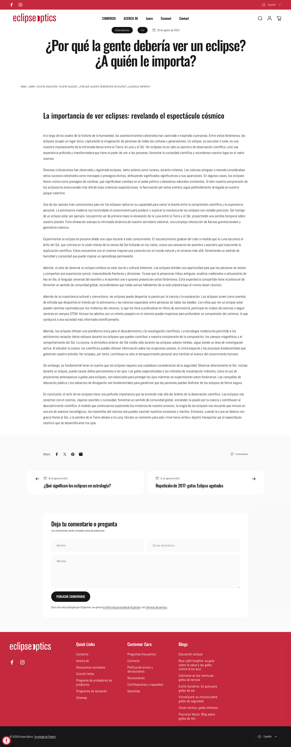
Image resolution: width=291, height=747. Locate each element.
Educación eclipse (191, 654)
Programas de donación (91, 691)
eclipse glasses (122, 30)
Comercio (82, 654)
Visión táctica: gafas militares (198, 708)
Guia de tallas (85, 674)
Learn (32, 86)
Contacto (133, 661)
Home (24, 86)
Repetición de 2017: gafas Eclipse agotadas (189, 485)
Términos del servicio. (156, 607)
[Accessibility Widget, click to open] (6, 740)
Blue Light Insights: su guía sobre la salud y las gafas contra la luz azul (196, 665)
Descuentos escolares (90, 668)
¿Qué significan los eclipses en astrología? (77, 485)
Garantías (133, 691)
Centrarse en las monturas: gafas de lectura (196, 678)
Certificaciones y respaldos (145, 685)
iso (142, 30)
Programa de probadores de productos (94, 683)
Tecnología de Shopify (45, 736)
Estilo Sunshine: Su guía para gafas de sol (198, 689)
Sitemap (81, 698)
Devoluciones (136, 678)
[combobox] (271, 5)
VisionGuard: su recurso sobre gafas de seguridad (198, 699)
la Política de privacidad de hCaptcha (121, 607)
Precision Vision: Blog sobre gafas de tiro (197, 716)
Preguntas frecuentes (141, 654)
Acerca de (82, 661)
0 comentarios (241, 454)
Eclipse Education (47, 86)
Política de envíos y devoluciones (140, 670)
